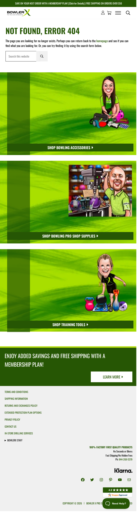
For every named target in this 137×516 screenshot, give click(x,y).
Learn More (111, 377)
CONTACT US (10, 426)
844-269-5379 (124, 459)
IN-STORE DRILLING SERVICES (19, 433)
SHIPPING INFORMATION (16, 398)
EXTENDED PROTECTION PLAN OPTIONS (23, 412)
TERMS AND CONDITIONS (16, 392)
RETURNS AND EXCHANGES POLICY (21, 405)
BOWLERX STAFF (14, 440)
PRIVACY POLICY (12, 419)
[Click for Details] (76, 3)
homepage (102, 41)
